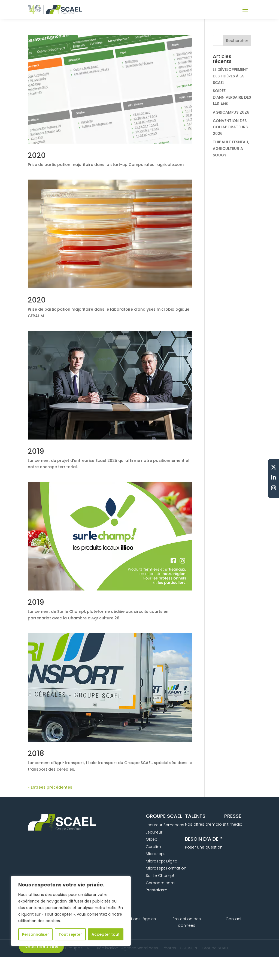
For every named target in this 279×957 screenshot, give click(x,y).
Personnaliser (35, 934)
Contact (234, 919)
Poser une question (204, 847)
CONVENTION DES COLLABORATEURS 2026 (230, 127)
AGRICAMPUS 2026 (231, 112)
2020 (37, 155)
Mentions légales (139, 919)
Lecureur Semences (165, 825)
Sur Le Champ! (160, 875)
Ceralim (153, 846)
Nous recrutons (41, 947)
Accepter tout (106, 934)
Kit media (233, 824)
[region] (71, 911)
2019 (36, 451)
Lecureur (154, 832)
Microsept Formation (166, 868)
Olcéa (151, 839)
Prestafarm (156, 890)
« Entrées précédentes (50, 787)
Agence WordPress (139, 948)
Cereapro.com (160, 883)
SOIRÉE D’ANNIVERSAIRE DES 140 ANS (232, 97)
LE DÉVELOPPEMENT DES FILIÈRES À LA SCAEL (230, 76)
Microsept (155, 853)
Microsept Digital (162, 861)
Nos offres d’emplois (205, 824)
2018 (36, 753)
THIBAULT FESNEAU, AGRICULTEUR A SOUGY (231, 148)
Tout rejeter (70, 934)
